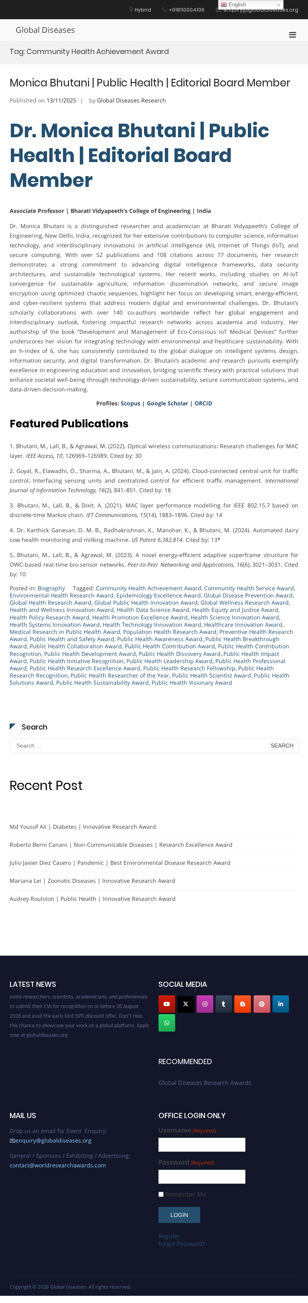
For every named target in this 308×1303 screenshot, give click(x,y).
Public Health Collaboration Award (76, 646)
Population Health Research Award (170, 631)
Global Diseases (45, 29)
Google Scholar (167, 403)
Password (186, 1162)
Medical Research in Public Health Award (65, 631)
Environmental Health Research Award (61, 595)
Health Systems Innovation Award (55, 624)
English (236, 5)
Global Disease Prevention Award (248, 595)
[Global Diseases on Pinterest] (261, 1004)
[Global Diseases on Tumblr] (223, 1004)
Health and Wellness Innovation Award (62, 609)
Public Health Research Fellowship (189, 668)
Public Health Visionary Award (192, 682)
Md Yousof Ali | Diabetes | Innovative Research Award (83, 826)
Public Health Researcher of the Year (120, 675)
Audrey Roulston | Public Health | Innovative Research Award (93, 898)
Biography (51, 588)
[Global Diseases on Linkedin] (280, 1004)
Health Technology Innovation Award (152, 624)
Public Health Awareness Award (160, 639)
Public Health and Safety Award (72, 639)
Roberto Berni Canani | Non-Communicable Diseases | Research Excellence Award (121, 844)
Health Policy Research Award (49, 617)
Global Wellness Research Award (245, 602)
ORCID (203, 403)
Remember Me (185, 1194)
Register (169, 1236)
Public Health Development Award (90, 654)
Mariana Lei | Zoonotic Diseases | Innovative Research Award (92, 880)
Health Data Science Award (153, 609)
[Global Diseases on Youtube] (166, 1004)
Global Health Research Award (50, 602)
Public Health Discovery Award (180, 654)
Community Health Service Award (249, 588)
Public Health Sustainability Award (102, 682)
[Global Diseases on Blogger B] (242, 1004)
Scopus (130, 403)
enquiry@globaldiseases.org (53, 1140)
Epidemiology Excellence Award (158, 595)
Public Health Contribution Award (170, 646)
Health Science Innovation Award (234, 617)
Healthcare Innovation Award (243, 624)
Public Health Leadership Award (169, 661)
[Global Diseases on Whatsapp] (166, 1023)
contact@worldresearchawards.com (58, 1165)
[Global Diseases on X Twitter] (185, 1004)
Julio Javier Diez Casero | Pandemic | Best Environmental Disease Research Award (120, 862)
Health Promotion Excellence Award (140, 617)
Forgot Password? (181, 1243)
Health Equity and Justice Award (235, 609)
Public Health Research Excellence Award (85, 668)
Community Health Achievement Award (148, 588)
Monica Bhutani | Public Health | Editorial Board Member (150, 83)
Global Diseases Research (131, 100)
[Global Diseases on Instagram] (205, 1004)
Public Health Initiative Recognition (77, 661)
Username (187, 1130)
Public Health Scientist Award (211, 675)
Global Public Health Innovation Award (146, 602)
